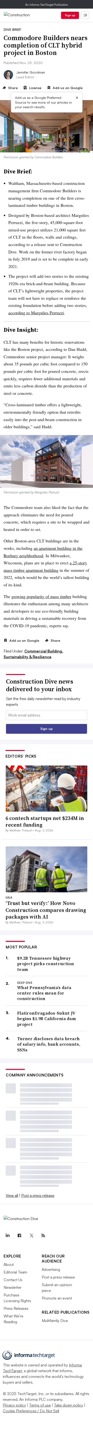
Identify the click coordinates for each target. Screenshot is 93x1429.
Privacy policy (14, 1405)
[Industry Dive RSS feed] (43, 1236)
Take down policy (68, 1405)
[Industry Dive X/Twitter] (31, 1236)
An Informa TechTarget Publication (46, 4)
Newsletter (12, 1287)
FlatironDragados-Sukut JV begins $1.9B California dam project (46, 1018)
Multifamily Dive (55, 1320)
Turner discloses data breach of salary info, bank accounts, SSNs (48, 1044)
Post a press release (37, 1195)
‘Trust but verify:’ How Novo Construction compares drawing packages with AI (45, 909)
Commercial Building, (43, 651)
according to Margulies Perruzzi (36, 313)
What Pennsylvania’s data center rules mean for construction (44, 993)
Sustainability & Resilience (28, 656)
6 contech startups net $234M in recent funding (44, 821)
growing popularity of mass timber (41, 596)
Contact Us (13, 1279)
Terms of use (40, 1405)
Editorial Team (15, 1272)
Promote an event (57, 1298)
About (9, 1264)
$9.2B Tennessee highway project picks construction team (45, 963)
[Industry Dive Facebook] (19, 1236)
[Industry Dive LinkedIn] (7, 1236)
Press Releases (16, 1308)
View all (12, 1195)
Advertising (51, 1269)
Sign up (70, 15)
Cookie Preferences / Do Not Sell (31, 1410)
